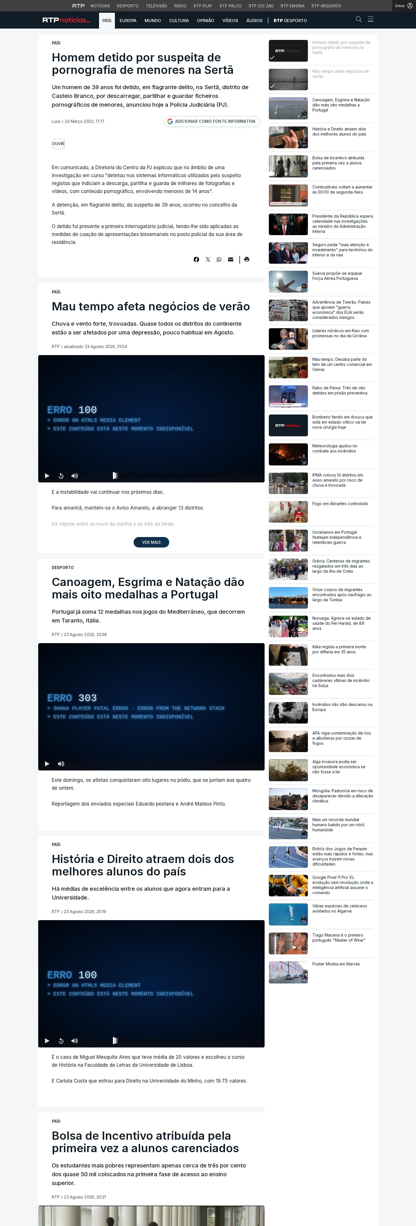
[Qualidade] (242, 475)
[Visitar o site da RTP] (78, 5)
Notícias (100, 5)
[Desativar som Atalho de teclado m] (74, 475)
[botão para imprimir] (246, 261)
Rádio (180, 5)
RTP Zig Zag (261, 5)
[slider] (172, 477)
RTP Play (203, 5)
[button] (360, 20)
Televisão (156, 5)
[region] (151, 418)
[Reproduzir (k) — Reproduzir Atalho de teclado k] (47, 475)
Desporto (128, 5)
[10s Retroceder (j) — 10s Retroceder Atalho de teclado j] (61, 475)
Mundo (153, 20)
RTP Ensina (293, 5)
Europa (128, 20)
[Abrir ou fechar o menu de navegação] (369, 19)
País (106, 20)
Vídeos (230, 20)
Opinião (205, 20)
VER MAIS (151, 542)
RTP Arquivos (326, 5)
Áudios (254, 20)
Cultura (179, 20)
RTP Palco (231, 5)
